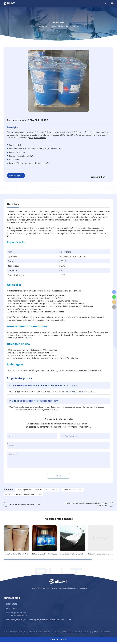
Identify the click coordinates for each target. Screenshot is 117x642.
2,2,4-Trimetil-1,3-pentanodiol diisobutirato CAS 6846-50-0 (86, 504)
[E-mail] (114, 302)
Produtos (41, 26)
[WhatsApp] (114, 297)
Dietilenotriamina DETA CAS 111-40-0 (72, 26)
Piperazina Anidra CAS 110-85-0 (26, 504)
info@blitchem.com (37, 137)
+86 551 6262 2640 (12, 604)
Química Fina (51, 26)
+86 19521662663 (12, 608)
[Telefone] (114, 292)
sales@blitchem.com (19, 615)
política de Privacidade (101, 632)
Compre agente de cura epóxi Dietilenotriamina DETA (36, 490)
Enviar (58, 475)
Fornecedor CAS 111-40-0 (72, 490)
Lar (34, 26)
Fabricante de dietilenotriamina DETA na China (23, 494)
